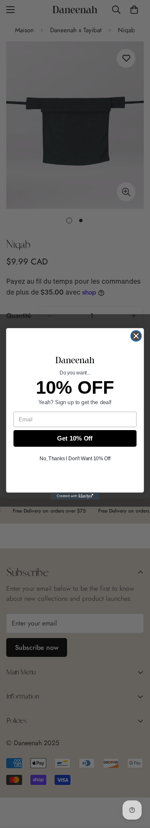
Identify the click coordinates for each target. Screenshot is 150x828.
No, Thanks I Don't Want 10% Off (75, 458)
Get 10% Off (74, 438)
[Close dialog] (136, 336)
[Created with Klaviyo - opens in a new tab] (75, 496)
